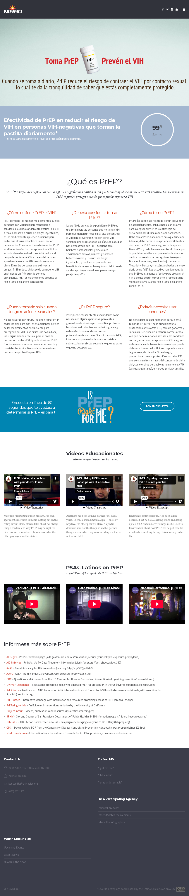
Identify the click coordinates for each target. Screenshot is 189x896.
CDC (9, 679)
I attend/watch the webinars (114, 815)
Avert (9, 673)
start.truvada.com (16, 733)
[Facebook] (163, 9)
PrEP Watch (13, 700)
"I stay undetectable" (110, 782)
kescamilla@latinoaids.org (23, 783)
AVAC (9, 668)
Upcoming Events (14, 847)
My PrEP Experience (18, 684)
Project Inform (14, 711)
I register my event (108, 808)
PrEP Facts (12, 690)
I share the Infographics (111, 822)
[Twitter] (167, 9)
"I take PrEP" (105, 775)
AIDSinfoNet (13, 662)
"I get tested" (106, 768)
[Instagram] (172, 9)
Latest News (11, 854)
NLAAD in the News (15, 862)
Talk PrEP (11, 722)
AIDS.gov (11, 657)
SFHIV (9, 716)
